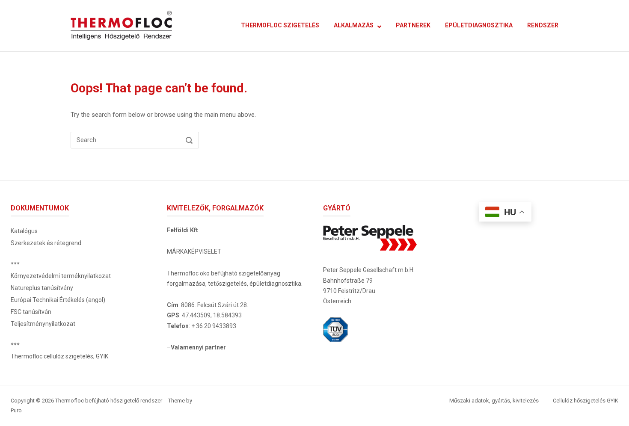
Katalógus (24, 231)
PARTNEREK (413, 25)
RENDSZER (542, 25)
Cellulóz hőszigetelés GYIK (585, 400)
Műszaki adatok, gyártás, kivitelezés (494, 400)
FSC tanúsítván (31, 311)
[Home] (121, 25)
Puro (16, 410)
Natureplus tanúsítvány (42, 287)
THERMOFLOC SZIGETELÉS (280, 25)
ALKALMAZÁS (354, 25)
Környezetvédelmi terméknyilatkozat (61, 275)
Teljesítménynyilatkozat (43, 323)
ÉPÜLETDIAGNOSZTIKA (479, 25)
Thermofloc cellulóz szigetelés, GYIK (59, 356)
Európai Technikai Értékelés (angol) (58, 299)
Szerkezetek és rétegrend (46, 243)
